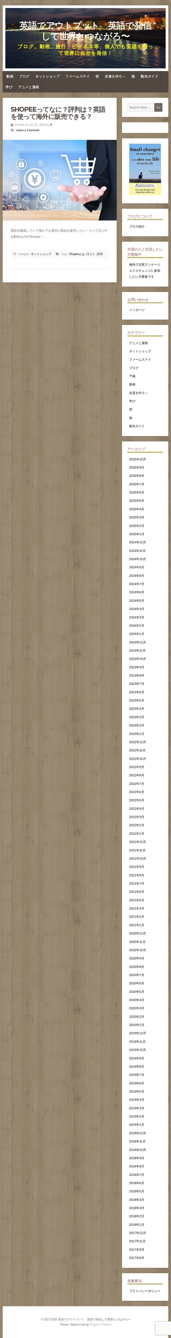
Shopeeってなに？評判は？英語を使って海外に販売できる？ (58, 112)
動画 (9, 76)
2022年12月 (137, 742)
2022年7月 (136, 783)
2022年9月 (136, 767)
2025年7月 (136, 484)
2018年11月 (137, 1141)
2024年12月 (137, 542)
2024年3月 (136, 617)
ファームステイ (77, 76)
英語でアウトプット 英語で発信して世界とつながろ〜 (86, 30)
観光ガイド (149, 76)
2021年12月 (137, 842)
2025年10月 (137, 459)
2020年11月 (137, 942)
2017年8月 (136, 1258)
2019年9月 (136, 1058)
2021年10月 (137, 858)
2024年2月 (136, 625)
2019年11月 (137, 1041)
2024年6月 (136, 592)
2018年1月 (136, 1224)
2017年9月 (136, 1249)
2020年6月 (136, 983)
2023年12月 (137, 642)
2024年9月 (136, 567)
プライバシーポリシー (144, 1291)
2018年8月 (136, 1166)
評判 (100, 254)
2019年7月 (136, 1075)
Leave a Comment (27, 130)
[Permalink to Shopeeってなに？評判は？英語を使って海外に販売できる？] (60, 180)
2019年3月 (136, 1108)
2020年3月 (136, 1008)
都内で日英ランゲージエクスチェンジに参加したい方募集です (144, 271)
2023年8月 (136, 675)
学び (9, 87)
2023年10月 (137, 659)
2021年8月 (136, 875)
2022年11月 (137, 750)
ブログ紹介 (137, 226)
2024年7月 (136, 584)
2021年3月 (136, 908)
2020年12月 (137, 933)
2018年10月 (137, 1150)
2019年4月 (136, 1099)
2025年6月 (136, 492)
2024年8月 (136, 575)
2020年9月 (136, 958)
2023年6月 (136, 692)
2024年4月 (136, 609)
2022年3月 (136, 817)
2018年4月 (136, 1199)
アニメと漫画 (28, 87)
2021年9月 (136, 867)
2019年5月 (136, 1091)
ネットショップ (47, 76)
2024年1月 (136, 634)
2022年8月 (136, 775)
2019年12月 (137, 1033)
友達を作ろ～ (115, 76)
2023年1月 (136, 734)
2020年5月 (136, 991)
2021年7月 (136, 883)
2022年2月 (136, 825)
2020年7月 (136, 975)
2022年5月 (136, 800)
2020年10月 (137, 950)
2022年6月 (136, 792)
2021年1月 (136, 925)
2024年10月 (137, 559)
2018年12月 (137, 1133)
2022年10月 (137, 759)
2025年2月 (136, 526)
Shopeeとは (77, 254)
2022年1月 (136, 833)
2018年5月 (136, 1191)
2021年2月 (136, 916)
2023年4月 (136, 708)
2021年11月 (137, 850)
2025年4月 (136, 509)
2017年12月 (137, 1233)
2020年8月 (136, 967)
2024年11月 (137, 551)
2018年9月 (136, 1158)
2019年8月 (136, 1066)
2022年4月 (136, 808)
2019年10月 (137, 1050)
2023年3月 (136, 717)
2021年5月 (136, 900)
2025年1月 (136, 534)
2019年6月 (136, 1083)
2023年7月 (136, 683)
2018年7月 (136, 1175)
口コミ (90, 254)
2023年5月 (136, 700)
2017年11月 (137, 1241)
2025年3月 (136, 517)
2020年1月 (136, 1025)
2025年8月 (136, 475)
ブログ (24, 76)
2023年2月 (136, 725)
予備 (132, 376)
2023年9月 (136, 667)
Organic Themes (100, 1324)
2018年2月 (136, 1216)
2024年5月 (136, 600)
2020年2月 (136, 1016)
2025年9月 (136, 467)
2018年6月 (136, 1183)
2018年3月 (136, 1208)
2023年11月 (137, 650)
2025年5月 (136, 500)
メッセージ (137, 310)
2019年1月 (136, 1124)
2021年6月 (136, 891)
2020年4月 (136, 1000)
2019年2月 (136, 1116)
